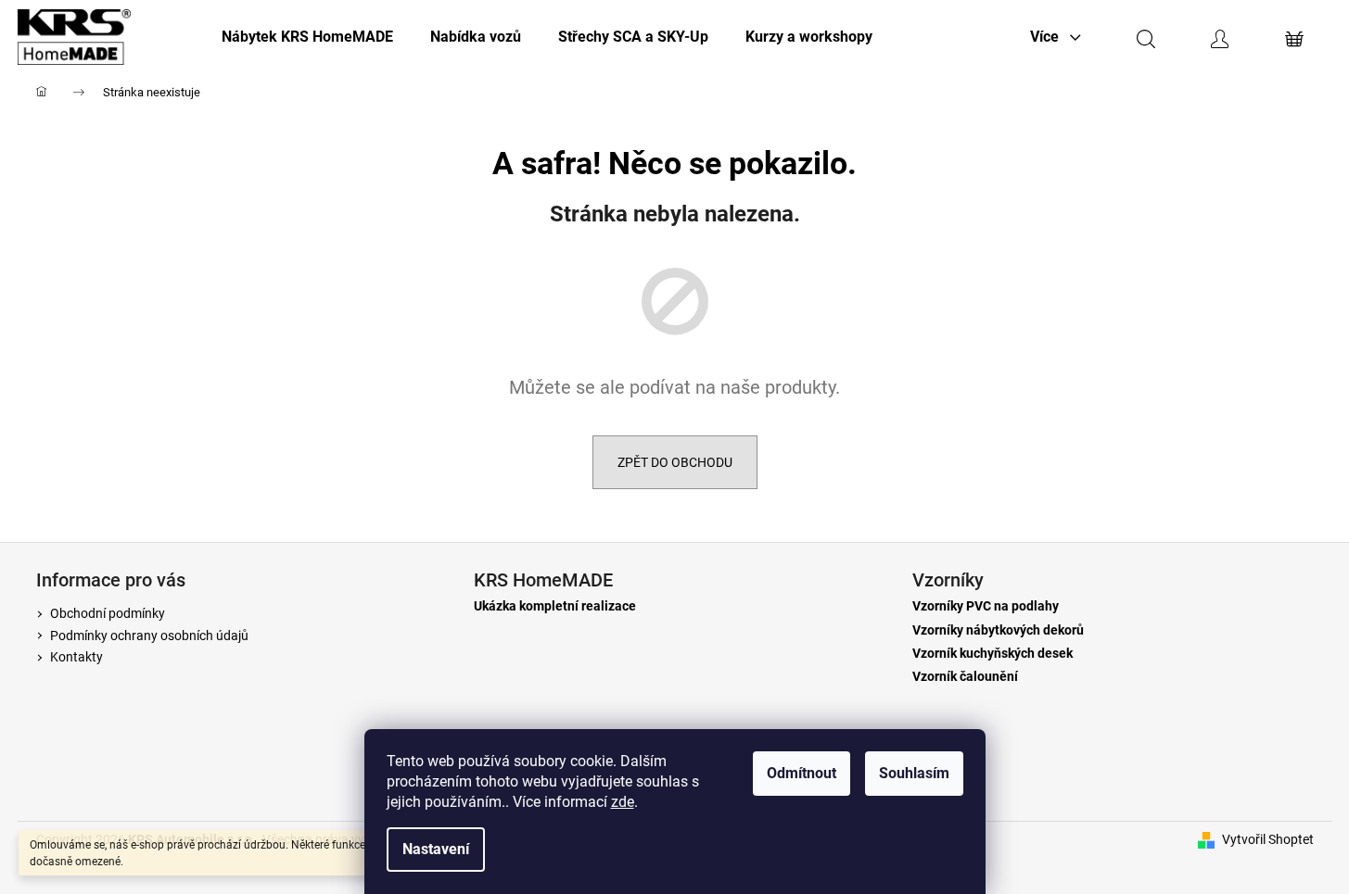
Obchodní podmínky (107, 613)
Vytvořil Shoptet (1268, 839)
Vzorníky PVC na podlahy (985, 606)
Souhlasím (914, 773)
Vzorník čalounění (965, 677)
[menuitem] (307, 37)
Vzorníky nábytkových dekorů (998, 630)
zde (622, 802)
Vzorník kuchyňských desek (992, 654)
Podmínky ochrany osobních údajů (149, 635)
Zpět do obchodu (674, 462)
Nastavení (435, 849)
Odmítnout (801, 773)
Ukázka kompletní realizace (555, 606)
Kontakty (76, 656)
